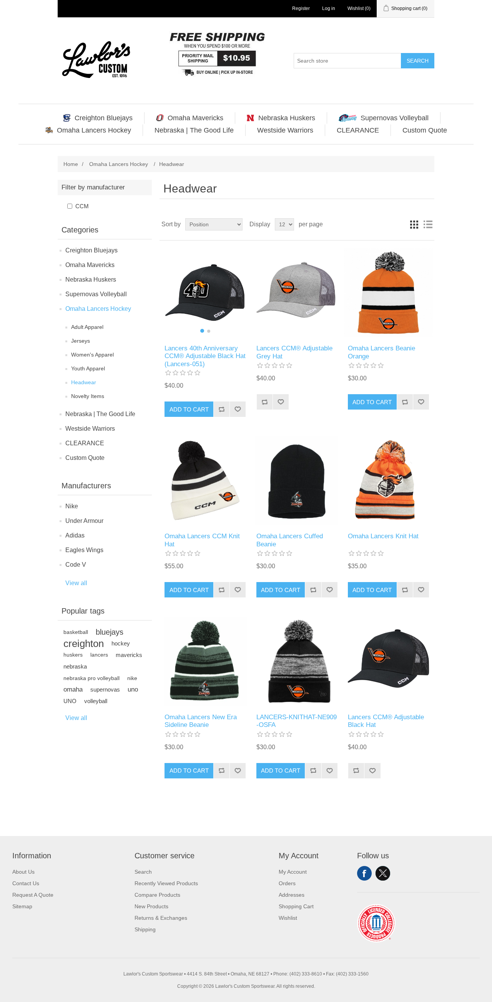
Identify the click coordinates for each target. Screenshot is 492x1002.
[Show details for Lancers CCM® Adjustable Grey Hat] (297, 292)
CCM (82, 206)
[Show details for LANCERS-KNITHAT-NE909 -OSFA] (297, 661)
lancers (99, 655)
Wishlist (288, 918)
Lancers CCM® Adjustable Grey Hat (294, 352)
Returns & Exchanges (161, 918)
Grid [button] (414, 224)
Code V (75, 564)
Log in (328, 8)
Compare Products (157, 895)
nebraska (75, 666)
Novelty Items (87, 396)
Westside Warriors (90, 428)
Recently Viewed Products (166, 883)
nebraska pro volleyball (91, 678)
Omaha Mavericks (90, 265)
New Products (151, 906)
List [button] (427, 224)
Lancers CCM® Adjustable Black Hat (386, 720)
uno (133, 689)
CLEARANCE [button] (358, 130)
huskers (73, 655)
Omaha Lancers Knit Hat (383, 536)
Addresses (291, 895)
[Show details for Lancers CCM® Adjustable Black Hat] (388, 661)
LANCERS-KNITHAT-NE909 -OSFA (296, 720)
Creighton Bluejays (91, 250)
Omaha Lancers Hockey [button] (94, 130)
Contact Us (25, 883)
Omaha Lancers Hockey (98, 308)
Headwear (83, 382)
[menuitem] (98, 118)
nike (132, 678)
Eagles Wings (84, 550)
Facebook (364, 873)
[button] (202, 331)
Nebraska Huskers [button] (286, 118)
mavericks (129, 655)
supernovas (105, 689)
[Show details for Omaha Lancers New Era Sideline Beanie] (205, 661)
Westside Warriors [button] (285, 130)
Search (418, 61)
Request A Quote (32, 895)
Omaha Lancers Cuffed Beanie (289, 540)
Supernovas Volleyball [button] (395, 118)
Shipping (145, 929)
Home (70, 164)
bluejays (109, 632)
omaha (73, 689)
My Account (293, 872)
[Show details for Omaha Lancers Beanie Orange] (388, 292)
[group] (205, 292)
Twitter (383, 873)
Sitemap (22, 906)
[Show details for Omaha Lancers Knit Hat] (388, 480)
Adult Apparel (87, 327)
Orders (287, 883)
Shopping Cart (296, 906)
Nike (71, 506)
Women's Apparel (92, 355)
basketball (75, 632)
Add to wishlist (237, 409)
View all (76, 583)
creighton (83, 643)
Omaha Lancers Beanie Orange (381, 352)
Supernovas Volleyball (96, 294)
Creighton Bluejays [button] (104, 118)
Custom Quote (85, 458)
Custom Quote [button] (424, 130)
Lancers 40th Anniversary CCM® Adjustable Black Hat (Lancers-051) (205, 356)
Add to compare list (221, 409)
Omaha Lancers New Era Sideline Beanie (201, 720)
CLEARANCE (84, 443)
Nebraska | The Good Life (100, 414)
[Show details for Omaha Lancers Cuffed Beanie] (297, 480)
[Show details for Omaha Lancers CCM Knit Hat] (205, 480)
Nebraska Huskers (90, 279)
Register (301, 8)
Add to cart (189, 409)
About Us (23, 872)
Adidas (75, 535)
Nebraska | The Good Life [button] (194, 130)
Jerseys (80, 341)
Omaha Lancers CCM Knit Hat (202, 540)
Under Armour (84, 521)
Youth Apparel (88, 368)
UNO (69, 701)
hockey (120, 643)
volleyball (95, 701)
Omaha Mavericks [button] (195, 118)
